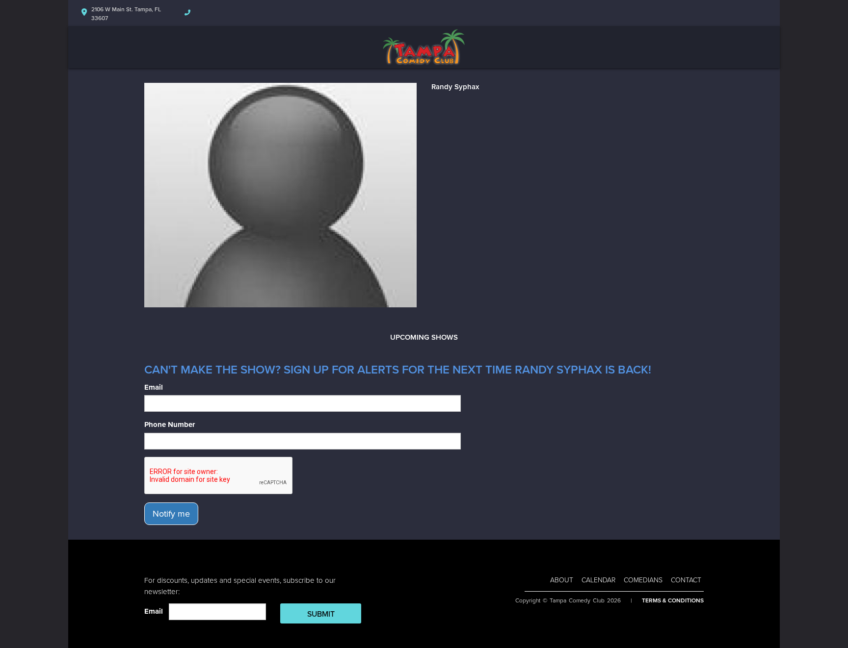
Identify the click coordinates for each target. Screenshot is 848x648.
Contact (686, 580)
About (561, 580)
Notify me (171, 513)
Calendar (598, 580)
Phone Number (169, 424)
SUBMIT (321, 614)
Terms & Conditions (673, 600)
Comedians (643, 580)
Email (153, 387)
